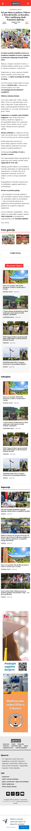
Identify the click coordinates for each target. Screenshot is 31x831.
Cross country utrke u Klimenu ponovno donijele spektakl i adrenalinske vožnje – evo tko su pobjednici (15, 592)
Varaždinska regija (15, 9)
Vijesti (13, 744)
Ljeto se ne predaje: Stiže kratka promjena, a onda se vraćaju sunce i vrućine (14, 287)
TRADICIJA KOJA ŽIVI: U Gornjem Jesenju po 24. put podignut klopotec (14, 363)
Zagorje (5, 366)
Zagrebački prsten (8, 747)
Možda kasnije (11, 827)
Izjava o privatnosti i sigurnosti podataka (15, 781)
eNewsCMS (6, 801)
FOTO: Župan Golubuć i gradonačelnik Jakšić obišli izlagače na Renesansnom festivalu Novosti (15, 338)
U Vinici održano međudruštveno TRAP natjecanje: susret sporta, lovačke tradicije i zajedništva (15, 313)
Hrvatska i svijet (8, 291)
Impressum (5, 776)
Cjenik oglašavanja (8, 784)
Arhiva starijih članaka (9, 786)
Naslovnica (6, 744)
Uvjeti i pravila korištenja (10, 779)
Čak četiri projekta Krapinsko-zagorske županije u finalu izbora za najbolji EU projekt (15, 510)
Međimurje (21, 744)
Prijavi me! (24, 827)
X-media (12, 801)
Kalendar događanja (21, 747)
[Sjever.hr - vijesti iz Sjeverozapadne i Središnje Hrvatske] (15, 4)
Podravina (6, 342)
